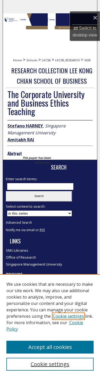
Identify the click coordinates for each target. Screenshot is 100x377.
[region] (50, 325)
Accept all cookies (50, 347)
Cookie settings (68, 316)
